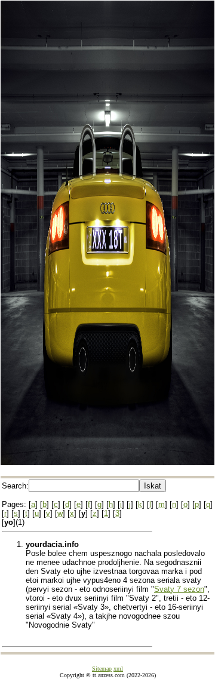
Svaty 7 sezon (179, 589)
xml (118, 668)
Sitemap (102, 668)
